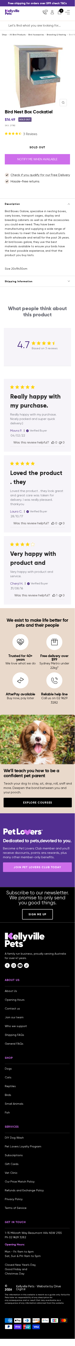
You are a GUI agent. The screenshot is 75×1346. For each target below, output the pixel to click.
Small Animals (14, 1103)
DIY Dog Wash (14, 1137)
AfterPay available (20, 694)
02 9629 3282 (17, 1237)
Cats (8, 1077)
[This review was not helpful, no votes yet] (60, 442)
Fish (7, 1112)
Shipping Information (19, 281)
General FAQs (14, 1043)
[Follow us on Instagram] (13, 965)
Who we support (16, 1026)
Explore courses (37, 802)
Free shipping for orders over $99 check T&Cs (37, 3)
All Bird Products (18, 35)
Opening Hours (15, 999)
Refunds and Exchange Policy (24, 1190)
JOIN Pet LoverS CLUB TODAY (37, 867)
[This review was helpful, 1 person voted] (53, 595)
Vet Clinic (11, 1172)
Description (12, 203)
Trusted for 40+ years (20, 657)
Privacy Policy (14, 1199)
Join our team (14, 1017)
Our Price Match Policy (20, 1181)
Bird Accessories (36, 35)
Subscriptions (14, 1155)
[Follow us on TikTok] (26, 965)
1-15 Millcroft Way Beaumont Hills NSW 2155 (34, 1232)
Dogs (8, 1068)
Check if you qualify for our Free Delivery (40, 175)
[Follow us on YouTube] (20, 965)
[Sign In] (52, 12)
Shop (4, 35)
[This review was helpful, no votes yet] (52, 442)
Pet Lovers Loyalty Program (23, 1146)
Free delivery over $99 (54, 657)
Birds (8, 1095)
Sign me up (37, 914)
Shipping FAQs (14, 1034)
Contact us (12, 1008)
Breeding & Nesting (56, 35)
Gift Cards (12, 1164)
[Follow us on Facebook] (7, 965)
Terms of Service (16, 1207)
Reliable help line (54, 694)
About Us (11, 991)
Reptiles (10, 1086)
